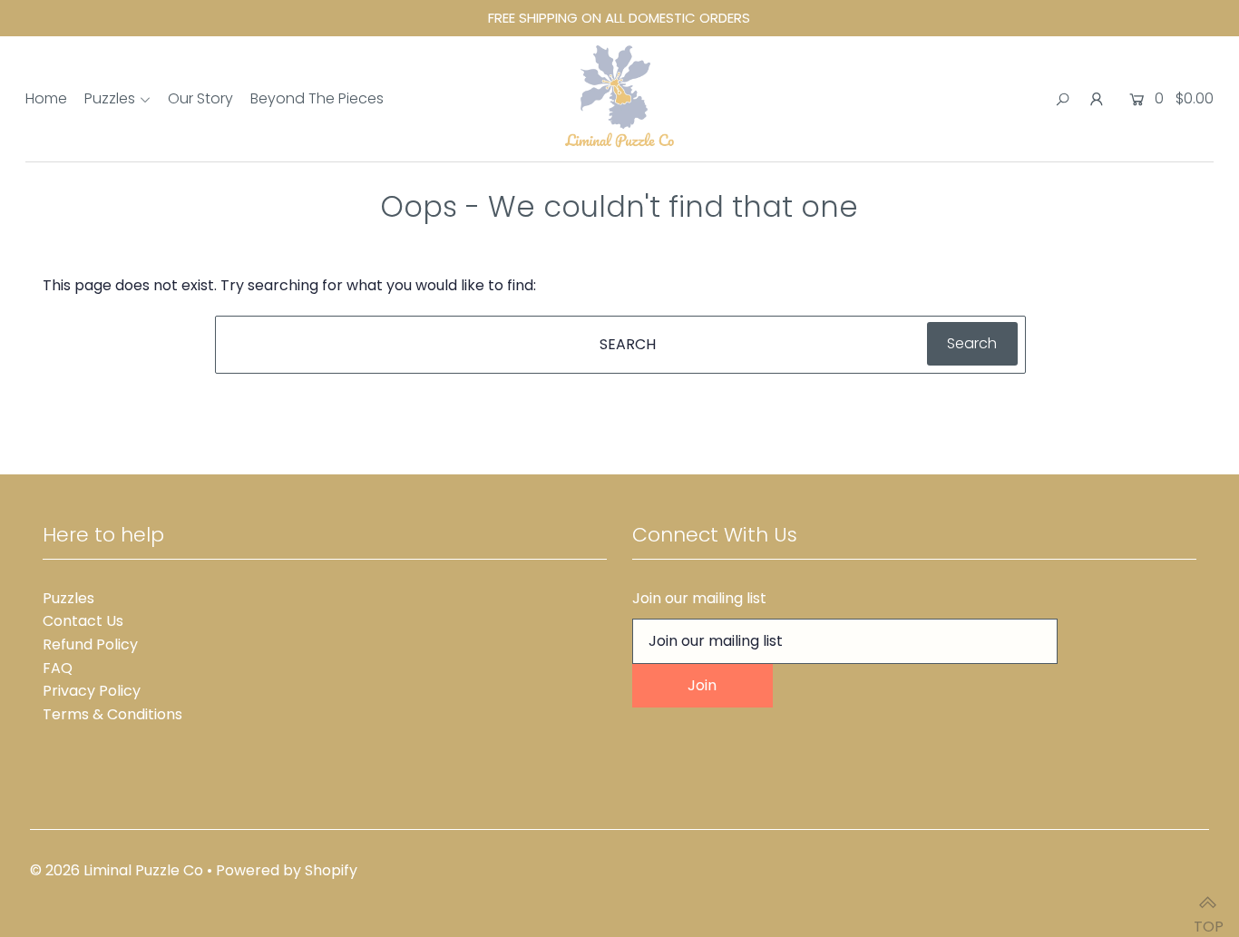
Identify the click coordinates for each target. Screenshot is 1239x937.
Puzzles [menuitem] (109, 98)
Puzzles (68, 598)
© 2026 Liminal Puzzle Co (116, 870)
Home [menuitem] (46, 98)
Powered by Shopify (286, 870)
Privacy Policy (92, 690)
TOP (1207, 917)
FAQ (58, 668)
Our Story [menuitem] (200, 98)
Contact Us (83, 620)
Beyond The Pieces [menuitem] (317, 98)
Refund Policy (90, 644)
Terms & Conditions (112, 714)
